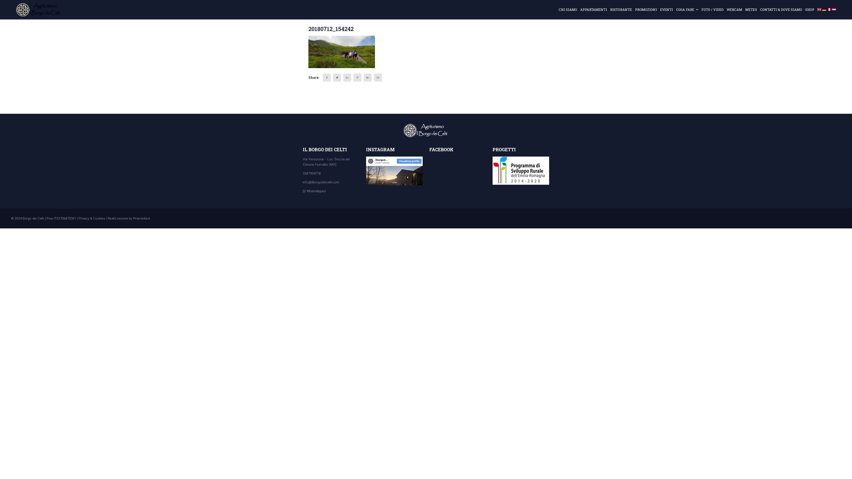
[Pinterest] (357, 78)
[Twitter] (337, 78)
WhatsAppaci (316, 191)
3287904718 (312, 173)
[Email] (378, 78)
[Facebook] (327, 78)
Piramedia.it (141, 218)
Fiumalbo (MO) (325, 165)
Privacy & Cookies (92, 218)
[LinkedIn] (368, 78)
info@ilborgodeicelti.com (321, 182)
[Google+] (347, 78)
